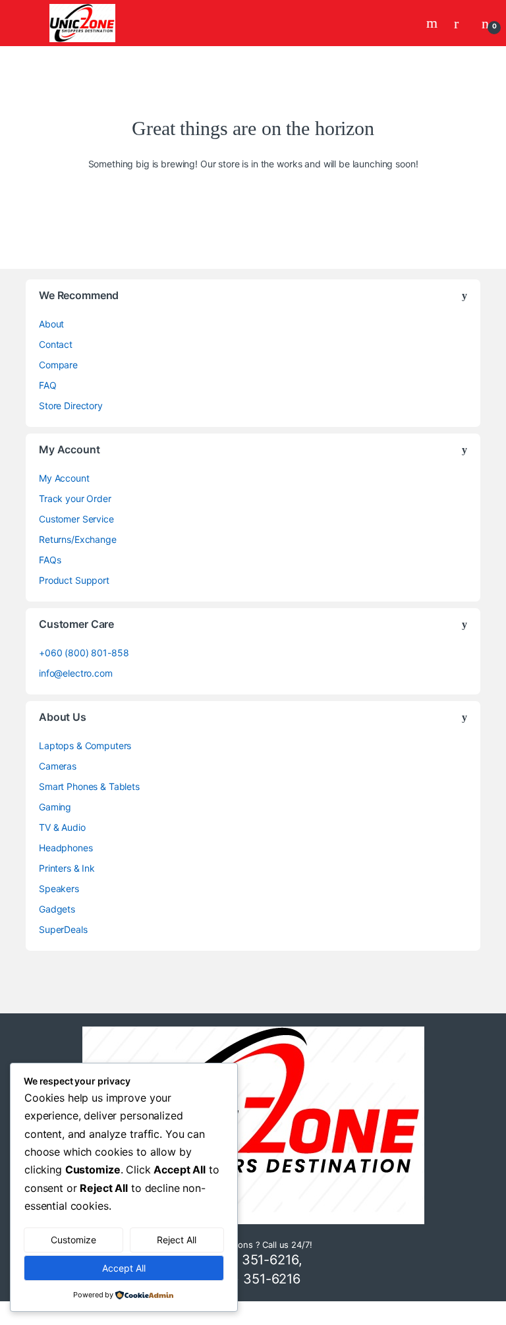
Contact (55, 344)
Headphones (66, 847)
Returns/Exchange (78, 539)
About (51, 323)
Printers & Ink (67, 868)
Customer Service (76, 518)
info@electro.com (76, 673)
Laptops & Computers (85, 745)
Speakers (59, 888)
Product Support (74, 580)
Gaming (55, 806)
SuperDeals (63, 929)
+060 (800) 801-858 (83, 652)
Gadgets (57, 909)
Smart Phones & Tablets (89, 786)
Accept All (124, 1268)
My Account (64, 478)
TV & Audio (62, 827)
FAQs (50, 559)
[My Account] (461, 23)
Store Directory (71, 405)
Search (433, 23)
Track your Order (75, 498)
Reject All (176, 1239)
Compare (58, 364)
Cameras (57, 766)
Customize (73, 1239)
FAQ (48, 385)
